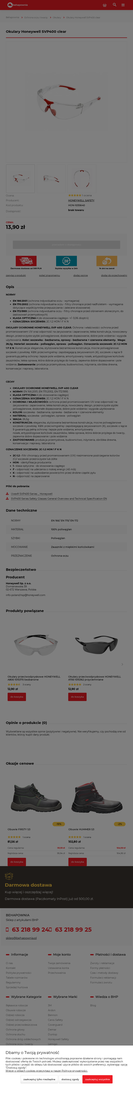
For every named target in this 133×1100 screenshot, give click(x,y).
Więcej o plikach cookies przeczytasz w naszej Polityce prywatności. (47, 1070)
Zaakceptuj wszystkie (97, 1079)
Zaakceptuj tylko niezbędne (39, 1079)
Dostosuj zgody (70, 1079)
